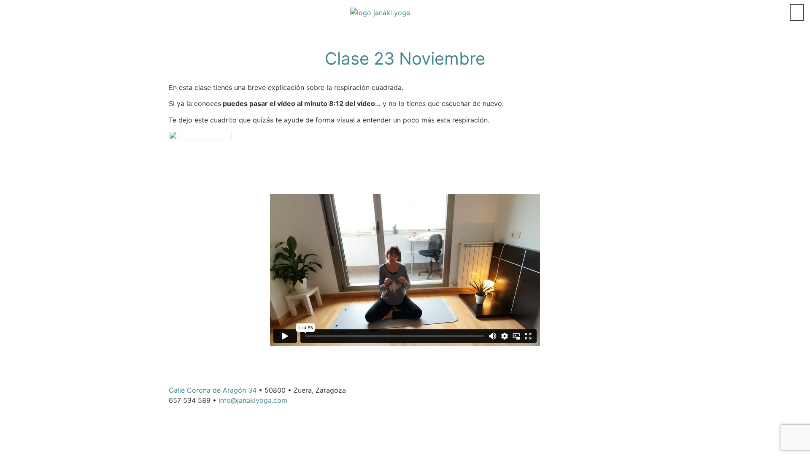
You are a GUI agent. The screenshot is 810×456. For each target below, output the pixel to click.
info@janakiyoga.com (253, 400)
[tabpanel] (405, 215)
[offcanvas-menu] (797, 12)
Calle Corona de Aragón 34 (212, 390)
